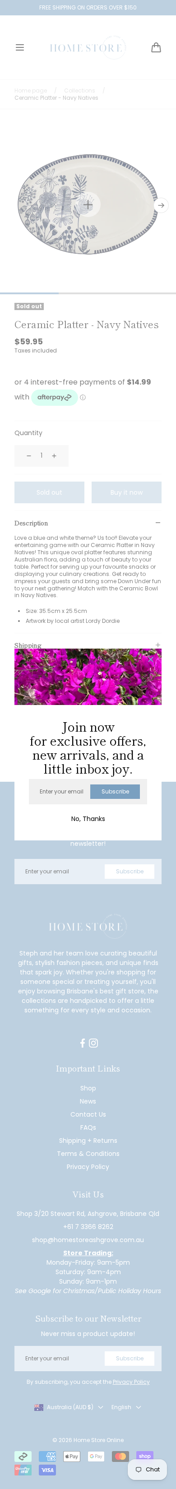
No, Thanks (88, 818)
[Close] (150, 660)
